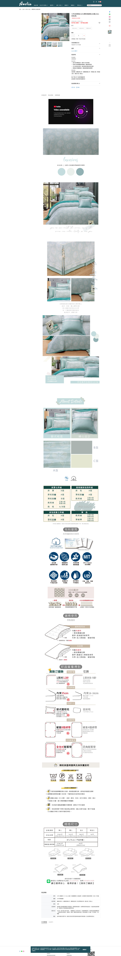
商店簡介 (48, 953)
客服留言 (68, 953)
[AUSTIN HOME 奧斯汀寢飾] (25, 3)
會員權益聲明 (69, 955)
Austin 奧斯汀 (74, 51)
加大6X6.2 (81, 28)
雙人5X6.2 (74, 28)
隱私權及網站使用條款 (51, 955)
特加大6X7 (88, 28)
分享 (74, 87)
